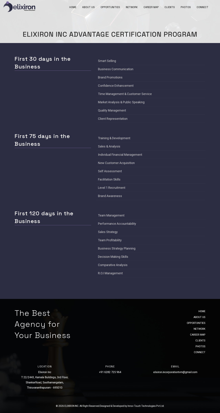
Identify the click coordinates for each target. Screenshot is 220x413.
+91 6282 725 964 (110, 372)
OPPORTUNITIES (110, 7)
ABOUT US (88, 7)
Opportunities (196, 323)
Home (202, 311)
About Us (199, 317)
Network (199, 328)
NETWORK (132, 7)
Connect (199, 352)
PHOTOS (186, 7)
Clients (200, 340)
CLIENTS (169, 7)
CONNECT (202, 7)
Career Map (197, 334)
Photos (200, 346)
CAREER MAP (151, 7)
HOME (72, 7)
